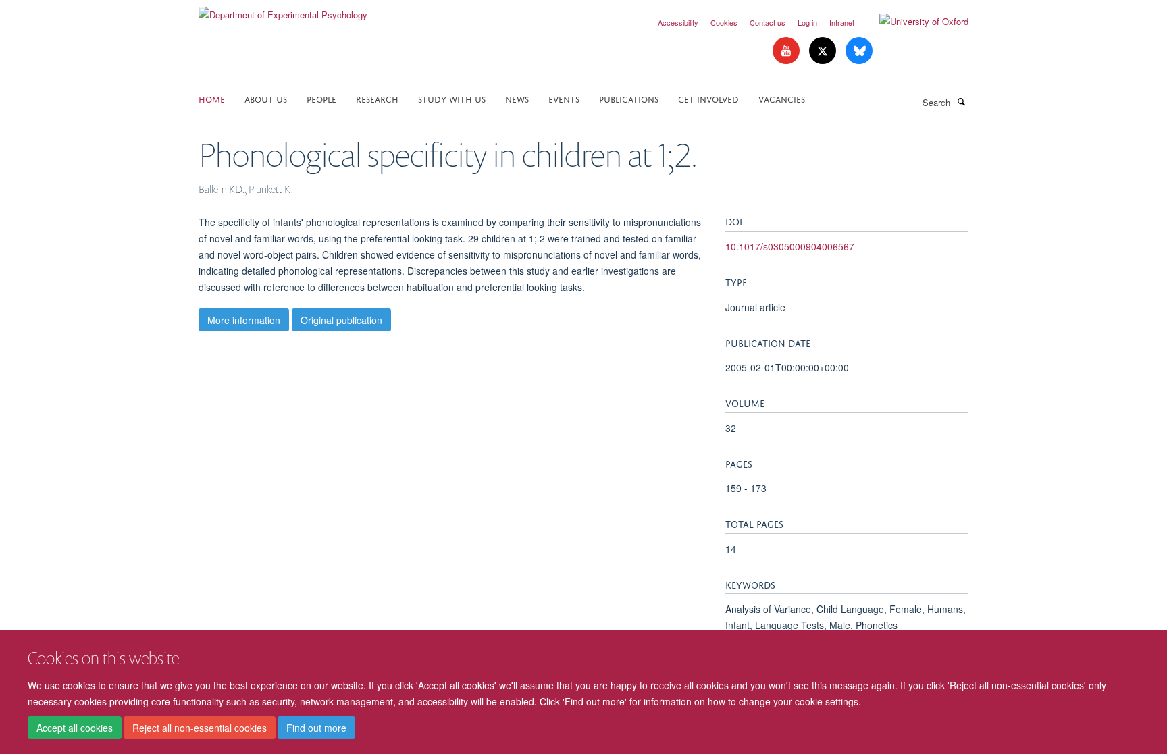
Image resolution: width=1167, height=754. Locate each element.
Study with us (452, 98)
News (517, 98)
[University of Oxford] (913, 22)
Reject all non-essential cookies (199, 727)
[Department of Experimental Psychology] (283, 9)
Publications (628, 98)
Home (212, 98)
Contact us (767, 22)
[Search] (961, 101)
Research (377, 98)
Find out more (316, 727)
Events (563, 98)
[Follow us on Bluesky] (859, 51)
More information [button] (243, 320)
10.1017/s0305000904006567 (789, 246)
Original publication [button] (341, 320)
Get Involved (708, 98)
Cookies (723, 22)
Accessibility (678, 22)
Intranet (841, 22)
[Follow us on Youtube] (787, 51)
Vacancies (781, 98)
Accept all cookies (74, 727)
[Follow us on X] (824, 51)
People (321, 98)
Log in (807, 22)
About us (265, 98)
